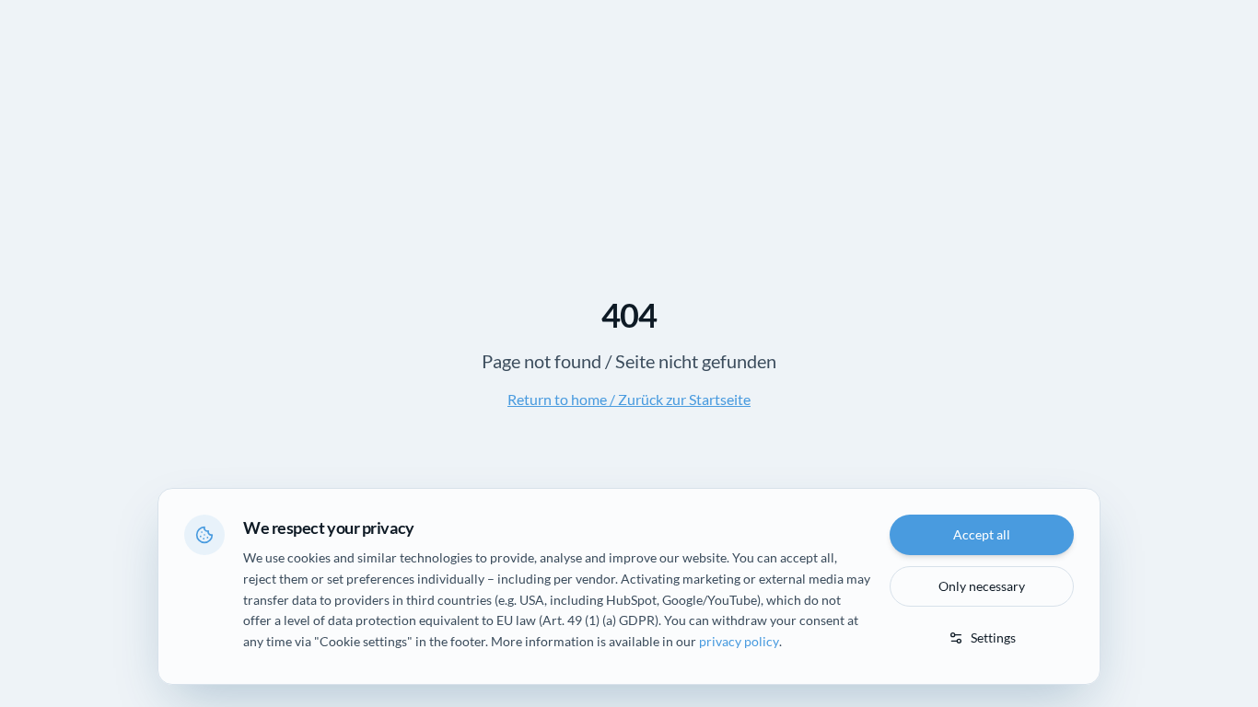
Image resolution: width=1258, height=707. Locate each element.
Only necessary (981, 586)
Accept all (981, 534)
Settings (993, 637)
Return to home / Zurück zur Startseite (629, 399)
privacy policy (739, 641)
